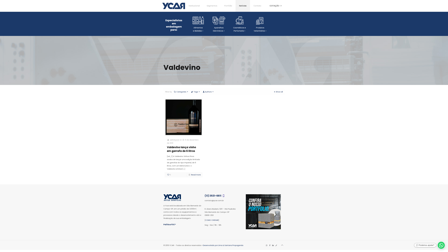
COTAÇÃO (275, 5)
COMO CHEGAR (211, 220)
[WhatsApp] (266, 245)
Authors (208, 92)
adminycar (174, 140)
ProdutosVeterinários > (260, 29)
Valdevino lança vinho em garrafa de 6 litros (181, 149)
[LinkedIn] (273, 245)
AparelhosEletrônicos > (219, 29)
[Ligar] (276, 245)
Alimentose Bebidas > (198, 29)
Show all (279, 92)
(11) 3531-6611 (213, 195)
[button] (441, 245)
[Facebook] (270, 245)
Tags (196, 92)
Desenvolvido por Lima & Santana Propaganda (223, 245)
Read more (196, 174)
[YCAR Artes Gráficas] (173, 6)
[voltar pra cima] (282, 245)
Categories (181, 92)
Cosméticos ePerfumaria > (239, 29)
